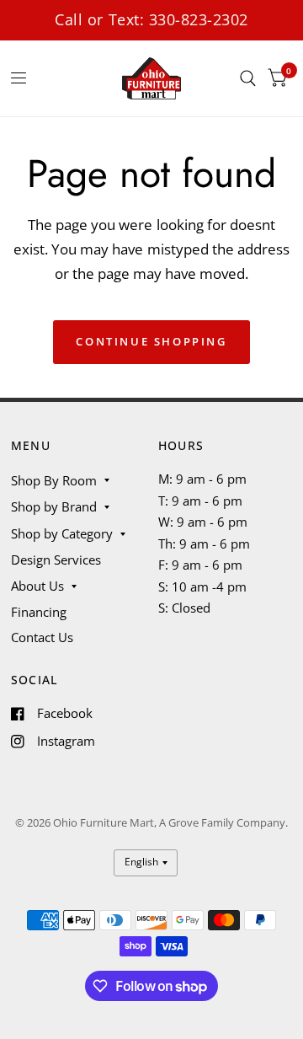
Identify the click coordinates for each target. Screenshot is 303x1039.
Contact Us (42, 637)
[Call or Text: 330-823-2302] (152, 20)
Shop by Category (62, 533)
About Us (37, 585)
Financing (38, 611)
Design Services (56, 559)
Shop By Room (54, 480)
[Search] (248, 78)
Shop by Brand (54, 506)
